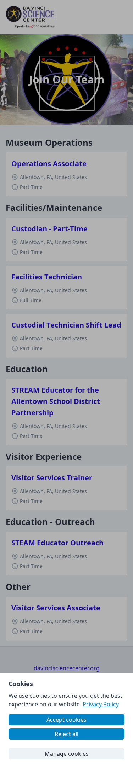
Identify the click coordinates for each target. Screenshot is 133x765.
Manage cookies (67, 754)
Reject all (66, 734)
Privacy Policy (101, 704)
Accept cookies (66, 720)
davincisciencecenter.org (67, 668)
